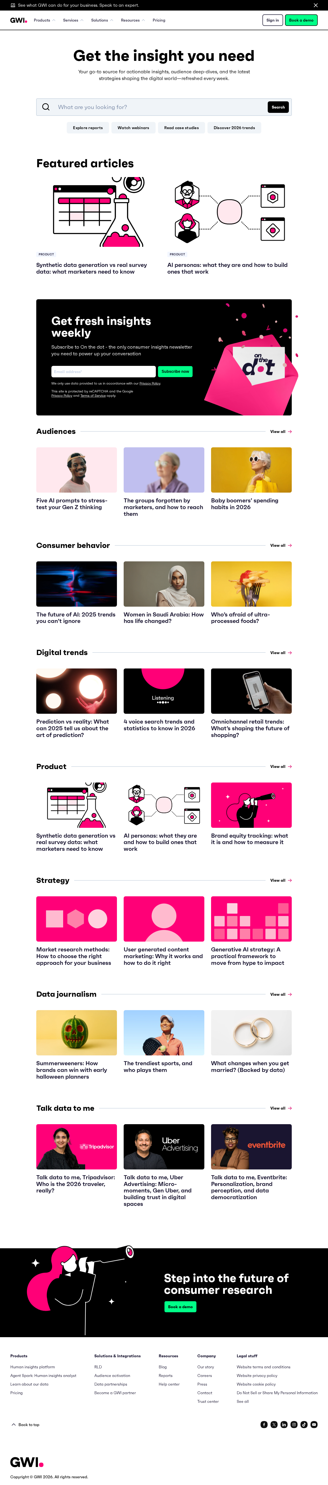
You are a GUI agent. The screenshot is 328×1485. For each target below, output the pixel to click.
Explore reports (88, 127)
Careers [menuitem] (204, 1375)
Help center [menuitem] (169, 1384)
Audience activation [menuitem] (112, 1375)
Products (42, 20)
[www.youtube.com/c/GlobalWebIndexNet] (314, 1424)
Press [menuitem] (202, 1384)
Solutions (99, 20)
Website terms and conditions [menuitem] (264, 1366)
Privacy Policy (150, 383)
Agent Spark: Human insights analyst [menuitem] (43, 1375)
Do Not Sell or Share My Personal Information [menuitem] (277, 1392)
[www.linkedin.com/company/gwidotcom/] (284, 1424)
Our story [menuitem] (205, 1366)
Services (70, 20)
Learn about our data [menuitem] (29, 1384)
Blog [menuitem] (163, 1366)
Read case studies (181, 127)
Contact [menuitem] (204, 1392)
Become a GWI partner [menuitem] (115, 1392)
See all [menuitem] (243, 1401)
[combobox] (164, 107)
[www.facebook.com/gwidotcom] (264, 1424)
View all (277, 431)
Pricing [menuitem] (159, 20)
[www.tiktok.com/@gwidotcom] (304, 1424)
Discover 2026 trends (234, 127)
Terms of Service (93, 395)
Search (278, 107)
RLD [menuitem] (98, 1366)
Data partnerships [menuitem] (110, 1384)
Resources (130, 20)
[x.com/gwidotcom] (274, 1424)
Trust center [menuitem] (208, 1401)
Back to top (28, 1424)
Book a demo (301, 20)
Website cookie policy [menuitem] (256, 1384)
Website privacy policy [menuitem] (257, 1375)
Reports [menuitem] (166, 1375)
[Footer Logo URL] (26, 1463)
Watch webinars (133, 127)
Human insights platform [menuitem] (32, 1366)
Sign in (273, 20)
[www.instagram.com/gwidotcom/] (294, 1424)
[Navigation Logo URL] (18, 20)
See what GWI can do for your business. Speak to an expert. (78, 5)
